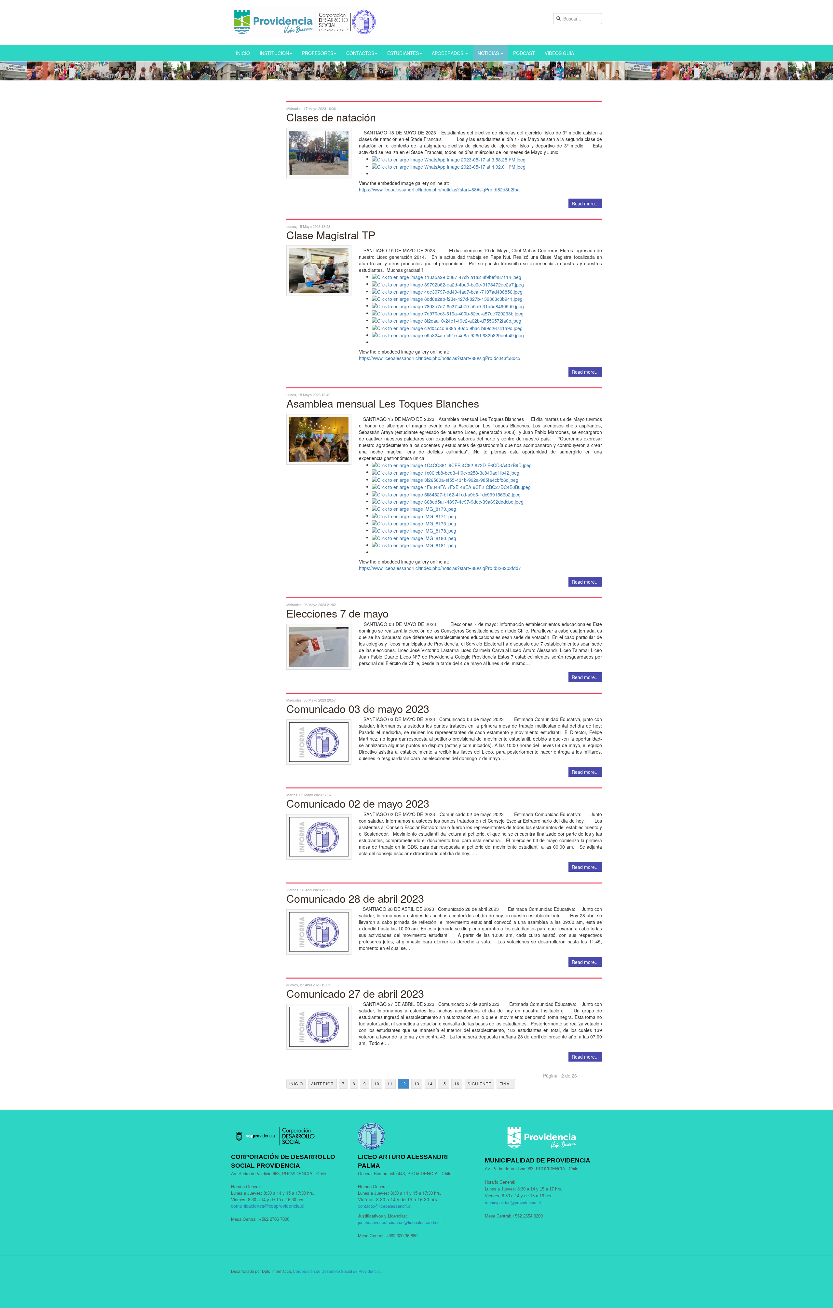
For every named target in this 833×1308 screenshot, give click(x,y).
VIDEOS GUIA (559, 53)
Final (505, 1083)
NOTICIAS (489, 53)
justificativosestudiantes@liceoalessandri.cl (399, 1222)
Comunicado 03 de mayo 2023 (357, 708)
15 (443, 1083)
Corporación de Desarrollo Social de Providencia (336, 1271)
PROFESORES (317, 53)
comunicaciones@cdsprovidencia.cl (267, 1206)
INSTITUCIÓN (274, 53)
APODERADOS (448, 53)
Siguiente (479, 1083)
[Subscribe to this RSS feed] (596, 97)
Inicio (296, 1083)
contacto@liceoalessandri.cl (384, 1206)
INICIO (243, 53)
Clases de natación (331, 116)
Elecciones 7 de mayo (337, 612)
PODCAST (524, 53)
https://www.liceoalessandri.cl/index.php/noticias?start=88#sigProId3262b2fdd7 (440, 568)
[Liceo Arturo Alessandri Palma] (304, 22)
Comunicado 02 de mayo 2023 (357, 803)
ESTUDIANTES (403, 53)
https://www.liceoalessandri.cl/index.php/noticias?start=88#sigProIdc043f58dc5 (439, 358)
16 (456, 1083)
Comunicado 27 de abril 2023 (355, 993)
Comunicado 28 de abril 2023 (355, 898)
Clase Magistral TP (331, 234)
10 (376, 1083)
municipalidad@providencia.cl (513, 1202)
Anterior (322, 1083)
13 (416, 1083)
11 (390, 1083)
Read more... (585, 203)
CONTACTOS (360, 53)
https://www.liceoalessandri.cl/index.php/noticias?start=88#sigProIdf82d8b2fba (439, 189)
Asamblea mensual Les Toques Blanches (382, 403)
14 (430, 1083)
